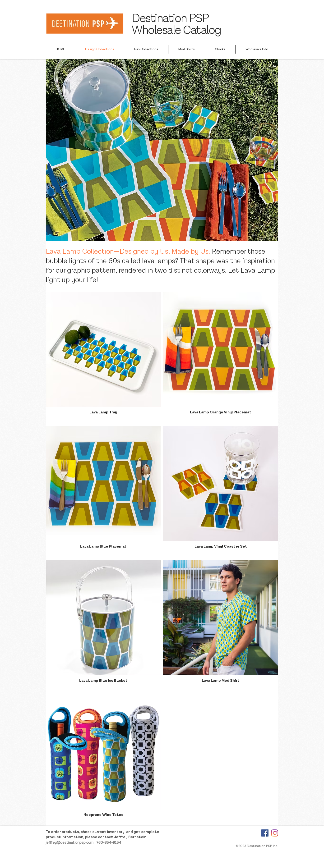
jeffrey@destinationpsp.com (69, 842)
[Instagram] (274, 833)
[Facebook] (264, 833)
